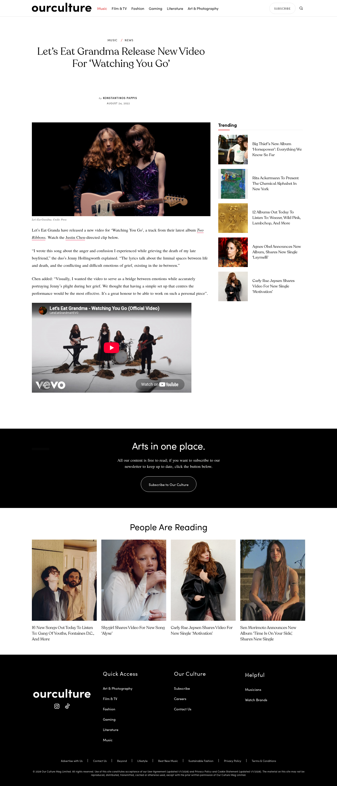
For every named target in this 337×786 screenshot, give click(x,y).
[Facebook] (113, 85)
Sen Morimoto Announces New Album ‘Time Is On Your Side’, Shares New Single (268, 633)
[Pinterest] (124, 85)
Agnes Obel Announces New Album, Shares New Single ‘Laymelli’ (276, 252)
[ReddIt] (134, 85)
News (129, 40)
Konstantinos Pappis (120, 98)
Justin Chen (75, 237)
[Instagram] (56, 706)
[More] (156, 85)
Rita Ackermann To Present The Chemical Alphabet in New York (275, 183)
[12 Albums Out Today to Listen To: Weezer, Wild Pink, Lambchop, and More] (233, 218)
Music (113, 40)
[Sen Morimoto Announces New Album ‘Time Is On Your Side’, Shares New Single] (272, 580)
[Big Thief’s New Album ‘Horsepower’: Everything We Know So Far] (233, 149)
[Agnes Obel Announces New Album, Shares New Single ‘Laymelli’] (233, 252)
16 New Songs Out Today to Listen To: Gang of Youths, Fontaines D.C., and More (63, 633)
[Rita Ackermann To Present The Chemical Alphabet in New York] (233, 184)
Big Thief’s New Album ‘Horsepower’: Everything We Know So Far (277, 149)
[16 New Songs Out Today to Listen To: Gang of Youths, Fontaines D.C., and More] (64, 580)
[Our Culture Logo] (61, 7)
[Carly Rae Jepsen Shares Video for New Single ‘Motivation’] (233, 286)
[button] (301, 8)
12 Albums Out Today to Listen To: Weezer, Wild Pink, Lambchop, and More (276, 217)
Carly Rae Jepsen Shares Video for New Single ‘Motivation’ (273, 286)
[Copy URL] (145, 85)
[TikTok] (67, 706)
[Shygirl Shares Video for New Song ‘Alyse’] (133, 580)
